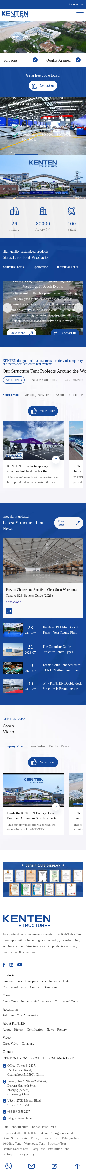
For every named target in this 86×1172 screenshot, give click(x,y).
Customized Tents (14, 987)
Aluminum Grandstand (44, 987)
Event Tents (10, 1001)
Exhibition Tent (58, 1149)
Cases (6, 995)
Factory (62, 1029)
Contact (8, 1051)
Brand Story (10, 1138)
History (19, 1029)
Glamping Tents (35, 981)
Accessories (10, 1009)
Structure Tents (12, 981)
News (50, 1029)
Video (7, 1037)
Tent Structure (19, 1127)
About (7, 1029)
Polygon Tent (70, 1138)
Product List (51, 1138)
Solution (8, 1015)
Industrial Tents (59, 981)
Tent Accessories (27, 1015)
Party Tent (38, 1149)
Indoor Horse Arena (43, 1127)
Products (8, 975)
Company (28, 1043)
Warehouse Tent (34, 1143)
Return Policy (30, 1138)
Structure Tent (57, 1143)
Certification (35, 1029)
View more (17, 333)
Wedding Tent (12, 1143)
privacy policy (25, 1154)
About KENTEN (14, 1023)
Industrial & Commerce (36, 1001)
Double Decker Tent (15, 1149)
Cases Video (10, 1043)
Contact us (76, 4)
